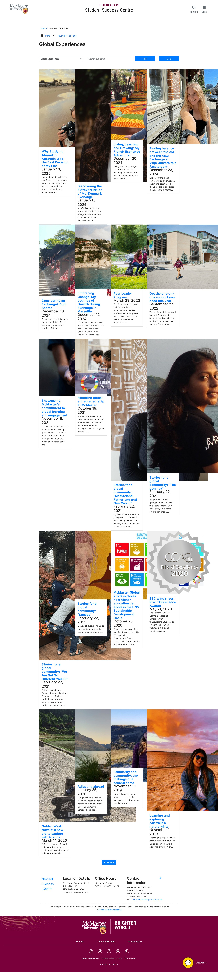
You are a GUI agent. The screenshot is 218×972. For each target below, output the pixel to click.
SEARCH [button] (194, 12)
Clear (168, 58)
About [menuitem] (50, 21)
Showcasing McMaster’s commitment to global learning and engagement (54, 408)
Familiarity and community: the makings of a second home (126, 777)
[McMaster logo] (109, 934)
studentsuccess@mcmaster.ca (147, 899)
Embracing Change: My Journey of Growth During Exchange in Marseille (89, 302)
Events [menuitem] (86, 21)
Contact (80, 942)
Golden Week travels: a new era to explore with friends (52, 831)
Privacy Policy (135, 942)
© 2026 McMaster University (109, 964)
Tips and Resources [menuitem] (100, 21)
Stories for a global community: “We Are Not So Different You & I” (55, 671)
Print (47, 35)
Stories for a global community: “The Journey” (162, 483)
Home (44, 28)
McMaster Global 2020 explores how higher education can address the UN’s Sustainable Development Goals (127, 605)
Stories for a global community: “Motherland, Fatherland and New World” (125, 494)
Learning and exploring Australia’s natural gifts (159, 821)
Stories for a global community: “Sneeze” (87, 609)
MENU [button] (204, 12)
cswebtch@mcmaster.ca (110, 909)
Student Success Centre (109, 10)
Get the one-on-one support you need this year (162, 297)
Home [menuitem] (43, 21)
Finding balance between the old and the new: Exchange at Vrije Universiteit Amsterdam (162, 157)
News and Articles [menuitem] (120, 21)
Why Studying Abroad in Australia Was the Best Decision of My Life (55, 159)
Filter (145, 58)
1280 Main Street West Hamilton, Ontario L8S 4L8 (102, 959)
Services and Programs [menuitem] (68, 21)
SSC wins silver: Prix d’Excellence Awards (162, 602)
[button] (198, 962)
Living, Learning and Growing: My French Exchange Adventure (127, 150)
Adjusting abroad (91, 786)
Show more (109, 862)
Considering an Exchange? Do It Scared (54, 304)
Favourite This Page (67, 35)
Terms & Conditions (106, 942)
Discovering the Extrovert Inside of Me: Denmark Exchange (90, 191)
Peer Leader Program (123, 295)
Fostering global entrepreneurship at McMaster (91, 401)
